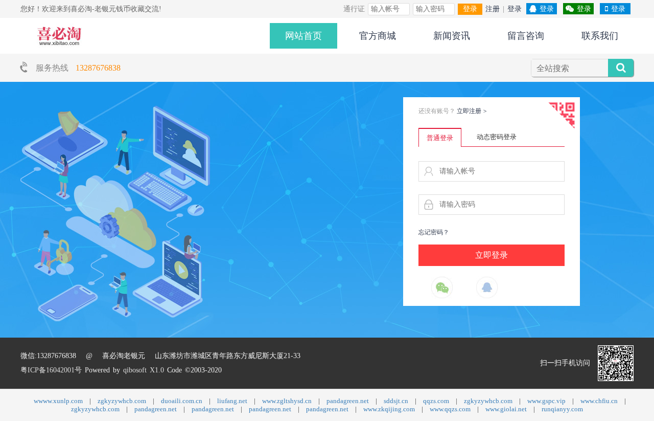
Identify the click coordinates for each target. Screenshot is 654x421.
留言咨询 (525, 36)
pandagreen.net (347, 401)
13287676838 (98, 67)
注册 (492, 9)
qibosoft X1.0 (143, 370)
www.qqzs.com (450, 409)
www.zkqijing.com (389, 409)
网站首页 (303, 36)
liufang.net (232, 401)
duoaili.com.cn (181, 401)
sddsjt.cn (396, 401)
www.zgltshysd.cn (287, 401)
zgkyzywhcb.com (122, 401)
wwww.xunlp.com (58, 401)
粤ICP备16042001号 (51, 370)
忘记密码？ (433, 232)
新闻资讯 (451, 36)
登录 (470, 9)
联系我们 (599, 36)
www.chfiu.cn (599, 401)
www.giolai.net (506, 409)
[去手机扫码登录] (561, 115)
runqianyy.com (562, 409)
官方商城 (377, 36)
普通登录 (440, 138)
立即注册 (472, 111)
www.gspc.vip (546, 401)
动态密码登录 (497, 137)
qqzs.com (436, 401)
